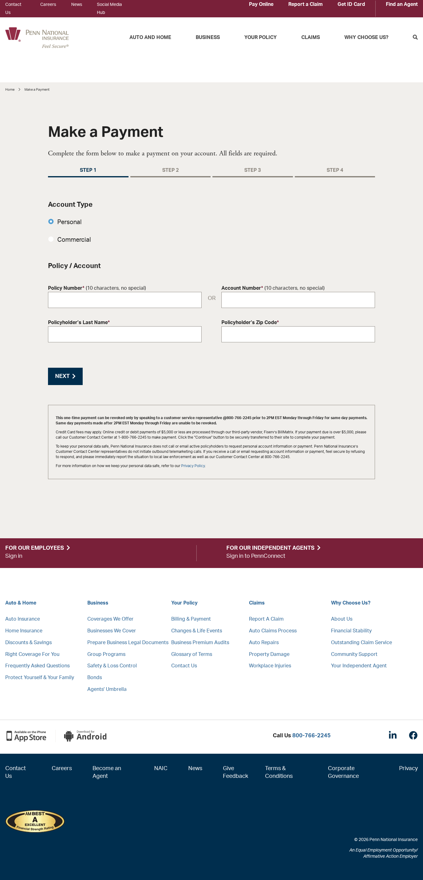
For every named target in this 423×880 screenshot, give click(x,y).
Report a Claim (305, 4)
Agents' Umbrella (107, 689)
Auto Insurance (22, 619)
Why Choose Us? (366, 37)
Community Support (354, 654)
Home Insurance (23, 630)
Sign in (13, 556)
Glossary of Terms (191, 654)
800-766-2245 (311, 736)
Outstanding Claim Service (361, 642)
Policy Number (97, 288)
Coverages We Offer (110, 619)
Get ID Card (351, 4)
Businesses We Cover (111, 630)
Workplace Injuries (270, 665)
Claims (310, 37)
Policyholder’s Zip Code (250, 322)
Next (62, 376)
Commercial (74, 240)
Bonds (94, 677)
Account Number (273, 288)
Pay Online (261, 4)
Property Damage (269, 654)
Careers (48, 4)
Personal (70, 222)
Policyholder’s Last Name (79, 322)
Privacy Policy (193, 466)
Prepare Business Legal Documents (127, 642)
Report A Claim (266, 619)
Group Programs (106, 654)
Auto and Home (150, 37)
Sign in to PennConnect (255, 556)
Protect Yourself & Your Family (39, 677)
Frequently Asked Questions (37, 665)
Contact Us (184, 665)
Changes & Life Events (196, 630)
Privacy (408, 768)
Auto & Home (20, 602)
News (76, 4)
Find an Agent (402, 4)
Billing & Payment (191, 619)
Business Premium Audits (200, 642)
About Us (341, 619)
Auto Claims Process (273, 630)
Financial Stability (351, 630)
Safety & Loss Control (112, 665)
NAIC (161, 768)
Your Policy (260, 37)
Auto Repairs (264, 642)
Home (10, 89)
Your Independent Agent (359, 665)
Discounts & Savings (28, 642)
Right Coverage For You (32, 654)
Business (208, 37)
